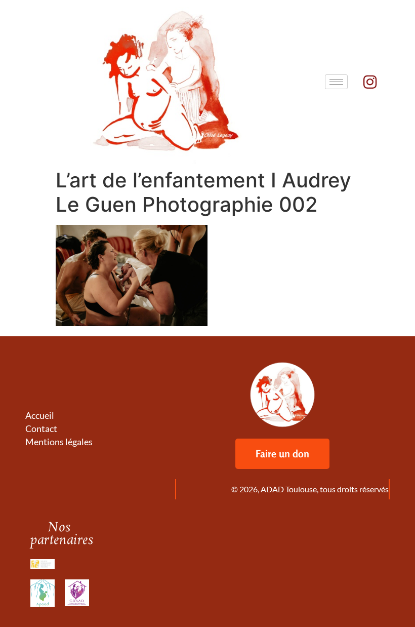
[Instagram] (370, 82)
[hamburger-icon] (336, 81)
